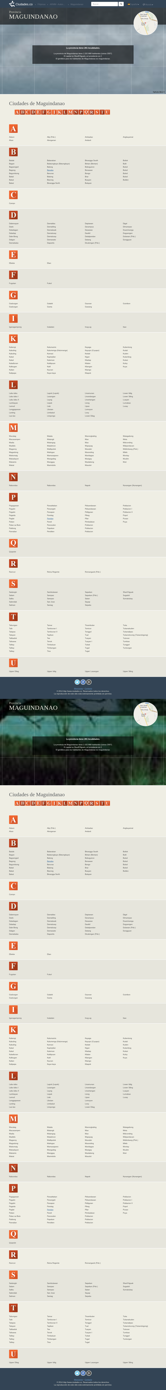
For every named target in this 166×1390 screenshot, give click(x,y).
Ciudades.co (24, 4)
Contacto (88, 688)
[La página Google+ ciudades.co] (89, 682)
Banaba (50, 170)
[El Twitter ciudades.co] (77, 682)
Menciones (78, 688)
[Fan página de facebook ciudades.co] (83, 682)
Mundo (148, 4)
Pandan (50, 518)
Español (134, 4)
